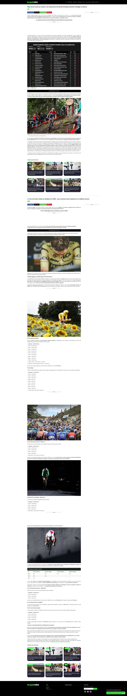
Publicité (92, 12)
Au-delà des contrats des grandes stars (35, 284)
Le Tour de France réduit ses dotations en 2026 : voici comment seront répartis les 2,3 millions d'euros (35, 173)
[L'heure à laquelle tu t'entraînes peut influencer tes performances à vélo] (54, 186)
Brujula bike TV (89, 2)
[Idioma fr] (93, 2)
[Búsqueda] (99, 2)
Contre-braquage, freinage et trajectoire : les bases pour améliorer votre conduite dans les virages (53, 173)
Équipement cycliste (81, 2)
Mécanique (75, 2)
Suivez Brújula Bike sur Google (54, 230)
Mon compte (96, 2)
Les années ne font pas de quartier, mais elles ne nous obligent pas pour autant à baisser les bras (71, 189)
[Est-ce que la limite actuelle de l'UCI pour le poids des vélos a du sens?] (72, 169)
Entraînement (69, 2)
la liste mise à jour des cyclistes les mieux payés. (60, 641)
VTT (66, 2)
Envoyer (95, 688)
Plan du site (48, 687)
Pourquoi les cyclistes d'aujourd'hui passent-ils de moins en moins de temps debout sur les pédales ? (35, 189)
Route (29, 201)
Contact (47, 688)
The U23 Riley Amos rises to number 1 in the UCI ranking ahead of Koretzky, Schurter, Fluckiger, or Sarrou (115, 693)
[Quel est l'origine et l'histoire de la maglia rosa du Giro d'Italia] (72, 671)
